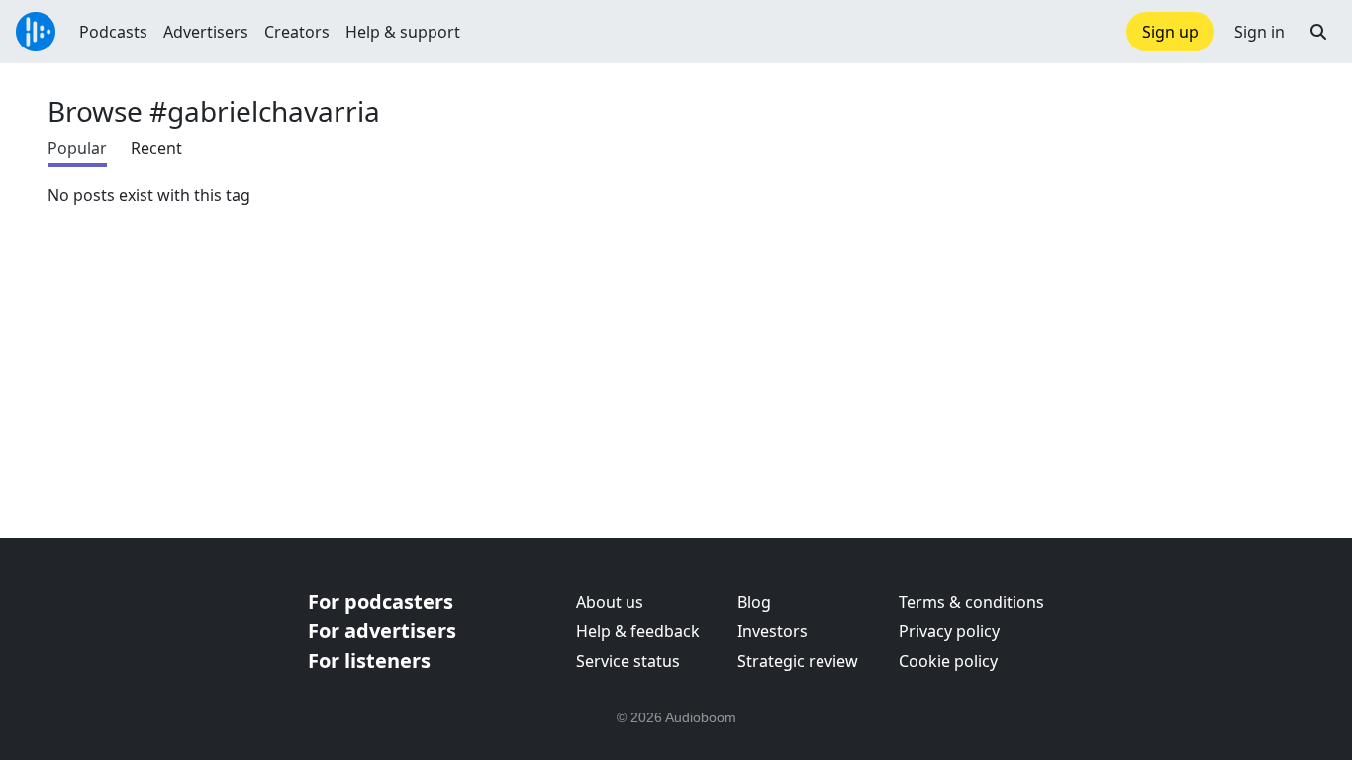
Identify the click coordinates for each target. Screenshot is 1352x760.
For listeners (369, 660)
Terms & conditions (971, 602)
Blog (754, 602)
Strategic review (797, 661)
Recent (156, 148)
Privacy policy (949, 631)
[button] (1318, 31)
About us (609, 602)
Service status (628, 661)
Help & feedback (638, 631)
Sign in (1259, 32)
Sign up (1170, 32)
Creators (297, 32)
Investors (772, 631)
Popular (77, 148)
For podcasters (380, 601)
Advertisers (205, 32)
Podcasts (113, 32)
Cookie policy (948, 661)
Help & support (402, 32)
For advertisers (382, 631)
